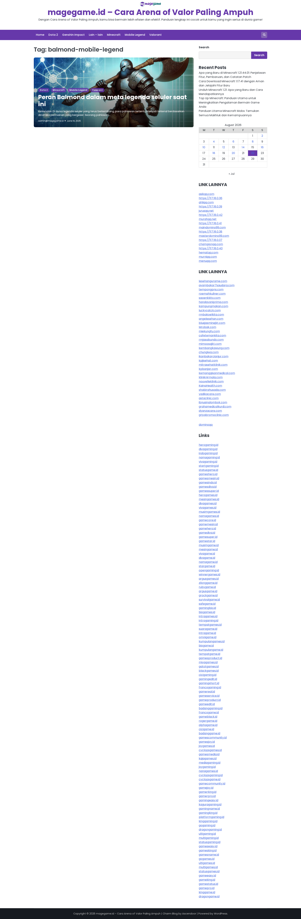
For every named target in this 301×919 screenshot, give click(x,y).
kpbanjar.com (208, 369)
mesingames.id (209, 499)
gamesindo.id (208, 482)
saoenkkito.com (210, 298)
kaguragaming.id (210, 804)
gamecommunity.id (212, 784)
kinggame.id (207, 892)
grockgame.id (208, 595)
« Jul (231, 174)
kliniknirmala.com (211, 377)
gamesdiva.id (208, 487)
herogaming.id (208, 445)
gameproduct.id (210, 700)
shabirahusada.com (212, 390)
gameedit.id (207, 704)
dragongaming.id (210, 830)
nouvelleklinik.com (211, 381)
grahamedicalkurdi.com (215, 407)
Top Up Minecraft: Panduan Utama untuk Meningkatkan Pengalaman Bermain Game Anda (229, 102)
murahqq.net (208, 219)
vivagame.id (207, 554)
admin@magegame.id (51, 120)
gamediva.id (207, 533)
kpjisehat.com (208, 361)
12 (223, 147)
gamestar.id (207, 541)
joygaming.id (207, 767)
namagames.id (209, 516)
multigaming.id (209, 838)
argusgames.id (209, 579)
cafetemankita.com (212, 335)
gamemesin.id (208, 524)
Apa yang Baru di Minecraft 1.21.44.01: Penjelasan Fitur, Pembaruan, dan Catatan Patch (232, 75)
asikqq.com (206, 194)
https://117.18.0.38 (210, 232)
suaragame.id (208, 629)
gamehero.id (207, 528)
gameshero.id (208, 474)
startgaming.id (209, 466)
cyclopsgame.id (209, 779)
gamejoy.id (206, 788)
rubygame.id (207, 587)
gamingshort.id (209, 683)
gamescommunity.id (213, 738)
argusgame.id (208, 591)
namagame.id (208, 562)
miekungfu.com (209, 331)
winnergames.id (209, 574)
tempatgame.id (209, 654)
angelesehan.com (211, 319)
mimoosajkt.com (210, 344)
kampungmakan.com (213, 306)
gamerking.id (207, 792)
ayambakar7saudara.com (216, 285)
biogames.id (207, 612)
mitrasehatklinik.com (213, 365)
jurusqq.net (206, 211)
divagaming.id (208, 449)
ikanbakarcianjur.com (213, 356)
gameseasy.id (208, 846)
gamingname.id (209, 809)
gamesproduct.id (210, 658)
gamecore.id (207, 520)
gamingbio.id (207, 608)
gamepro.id (206, 888)
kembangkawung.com (214, 348)
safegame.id (207, 604)
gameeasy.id (207, 876)
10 (204, 147)
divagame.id (207, 558)
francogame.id (209, 712)
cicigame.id (206, 729)
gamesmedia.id (209, 754)
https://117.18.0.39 (210, 207)
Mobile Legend (135, 35)
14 (243, 147)
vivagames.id (207, 508)
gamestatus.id (208, 884)
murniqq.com (208, 257)
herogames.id (208, 495)
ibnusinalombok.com (213, 402)
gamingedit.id (208, 679)
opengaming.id (209, 570)
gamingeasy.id (208, 800)
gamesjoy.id (207, 742)
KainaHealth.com (210, 386)
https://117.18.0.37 (210, 240)
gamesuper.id (208, 537)
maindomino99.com (212, 227)
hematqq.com (208, 253)
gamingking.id (208, 813)
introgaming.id (208, 620)
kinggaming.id (208, 821)
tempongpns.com (211, 289)
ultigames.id (207, 863)
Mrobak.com (207, 327)
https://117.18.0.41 (210, 223)
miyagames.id (208, 662)
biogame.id (206, 646)
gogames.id (206, 859)
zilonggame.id (208, 583)
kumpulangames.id (212, 641)
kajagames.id (208, 758)
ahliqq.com (206, 202)
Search (204, 47)
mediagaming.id (209, 763)
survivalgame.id (209, 600)
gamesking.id (208, 850)
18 (214, 153)
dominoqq (206, 425)
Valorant (155, 35)
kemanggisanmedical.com (217, 373)
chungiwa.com (209, 352)
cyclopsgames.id (210, 750)
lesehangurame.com (213, 281)
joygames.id (207, 746)
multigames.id (208, 867)
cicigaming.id (207, 675)
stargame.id (207, 566)
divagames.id (208, 503)
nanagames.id (208, 771)
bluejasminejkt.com (212, 323)
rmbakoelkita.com (211, 315)
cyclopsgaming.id (211, 775)
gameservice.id (209, 696)
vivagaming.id (208, 462)
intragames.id (208, 616)
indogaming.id (208, 453)
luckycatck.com (210, 310)
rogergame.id (208, 721)
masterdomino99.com (214, 236)
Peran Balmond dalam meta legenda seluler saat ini (112, 100)
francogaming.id (210, 687)
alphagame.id (208, 725)
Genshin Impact (73, 35)
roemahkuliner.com (212, 294)
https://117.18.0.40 (211, 248)
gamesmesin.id (209, 478)
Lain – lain (96, 35)
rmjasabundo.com (211, 340)
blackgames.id (209, 671)
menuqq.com (208, 261)
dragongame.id (209, 896)
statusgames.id (209, 871)
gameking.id (207, 880)
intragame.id (207, 633)
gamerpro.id (207, 796)
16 (262, 147)
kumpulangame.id (211, 650)
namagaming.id (209, 457)
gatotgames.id (209, 666)
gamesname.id (209, 855)
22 (252, 153)
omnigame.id (207, 637)
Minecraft (114, 35)
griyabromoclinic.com (214, 415)
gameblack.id (208, 717)
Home (40, 35)
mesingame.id (208, 549)
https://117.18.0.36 (210, 198)
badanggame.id (209, 733)
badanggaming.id (210, 708)
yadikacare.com (210, 394)
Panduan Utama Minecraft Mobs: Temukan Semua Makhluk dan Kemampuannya (229, 113)
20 (233, 153)
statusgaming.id (209, 842)
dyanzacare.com (210, 411)
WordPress (220, 913)
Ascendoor (189, 913)
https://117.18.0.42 (210, 215)
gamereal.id (207, 692)
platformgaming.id (211, 817)
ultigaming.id (207, 834)
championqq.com (211, 244)
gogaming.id (207, 825)
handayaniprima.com (213, 302)
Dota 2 (53, 35)
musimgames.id (209, 512)
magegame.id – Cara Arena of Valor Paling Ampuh (150, 12)
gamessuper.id (209, 491)
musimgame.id (209, 545)
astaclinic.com (209, 398)
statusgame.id (208, 470)
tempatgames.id (210, 625)
